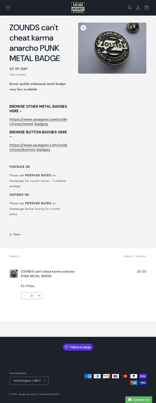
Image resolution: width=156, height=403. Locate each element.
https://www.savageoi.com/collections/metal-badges (38, 121)
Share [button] (16, 234)
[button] (8, 7)
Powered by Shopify (49, 394)
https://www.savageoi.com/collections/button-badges (38, 147)
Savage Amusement (28, 394)
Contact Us (140, 399)
